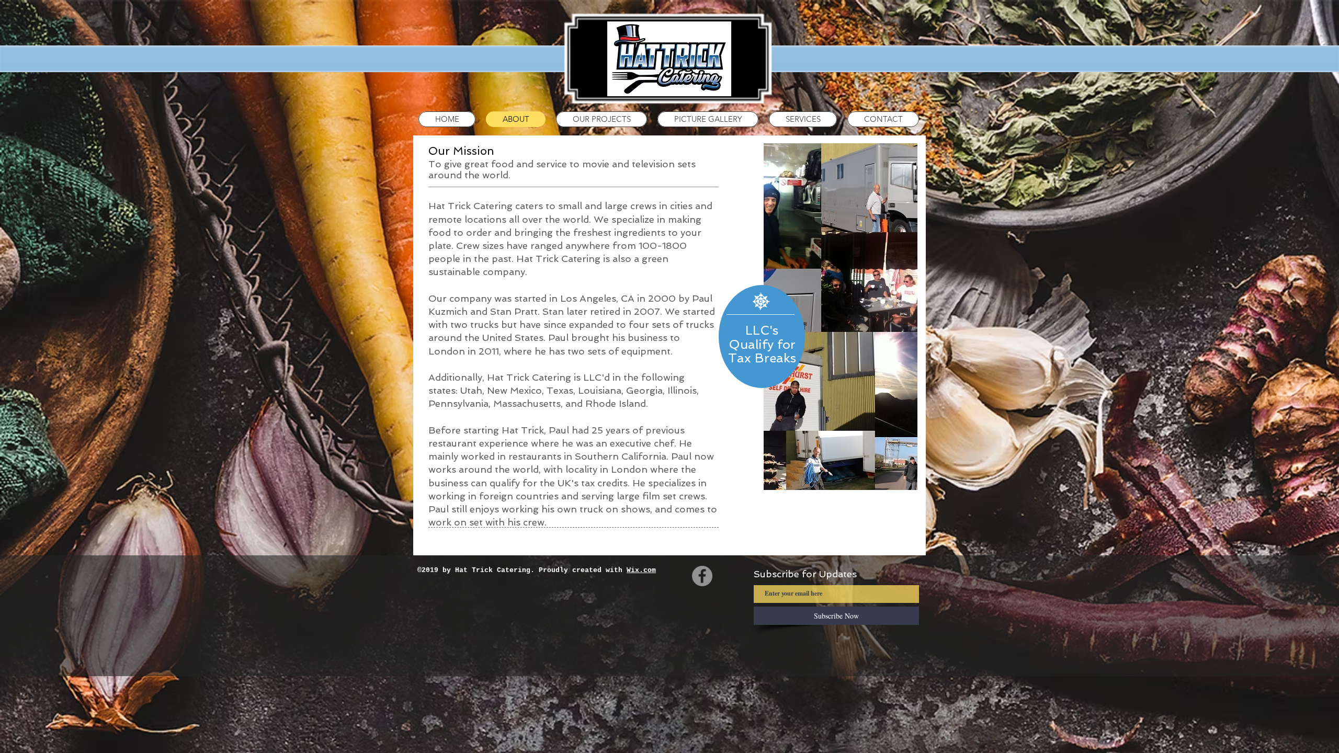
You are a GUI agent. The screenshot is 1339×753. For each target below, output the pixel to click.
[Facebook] (702, 576)
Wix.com (641, 570)
